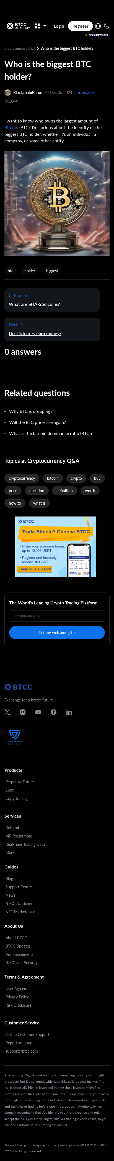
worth (90, 490)
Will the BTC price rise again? (37, 422)
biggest (52, 270)
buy (97, 478)
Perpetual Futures (20, 781)
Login (59, 25)
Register (80, 25)
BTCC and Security (22, 962)
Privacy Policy (17, 997)
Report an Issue (19, 1042)
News (10, 895)
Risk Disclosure (18, 1005)
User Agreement (19, 988)
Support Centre (19, 887)
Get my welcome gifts (57, 632)
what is (39, 503)
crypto (76, 478)
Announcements (19, 954)
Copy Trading (17, 798)
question (36, 490)
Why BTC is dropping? (30, 411)
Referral (12, 827)
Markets (12, 852)
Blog (9, 878)
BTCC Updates (18, 946)
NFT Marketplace (20, 911)
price (13, 490)
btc (10, 270)
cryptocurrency (22, 478)
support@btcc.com (22, 1051)
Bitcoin (11, 127)
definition (64, 490)
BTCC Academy (19, 903)
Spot (10, 790)
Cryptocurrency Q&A (20, 48)
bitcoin (53, 478)
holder (29, 270)
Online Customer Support (27, 1034)
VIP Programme (19, 836)
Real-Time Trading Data (25, 844)
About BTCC (16, 937)
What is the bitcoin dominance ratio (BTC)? (50, 433)
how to (15, 503)
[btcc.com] (18, 26)
